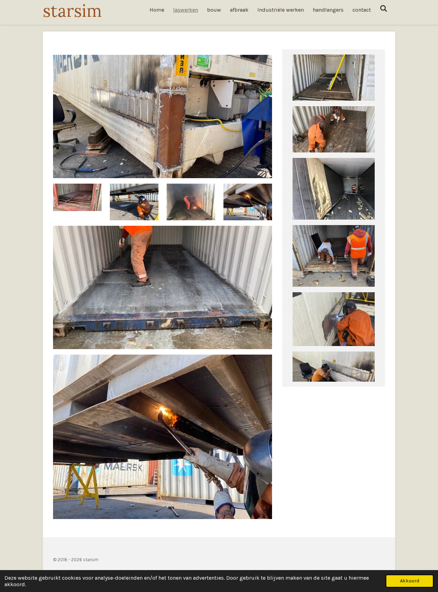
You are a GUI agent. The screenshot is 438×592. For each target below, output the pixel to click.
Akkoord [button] (409, 581)
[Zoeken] (383, 8)
